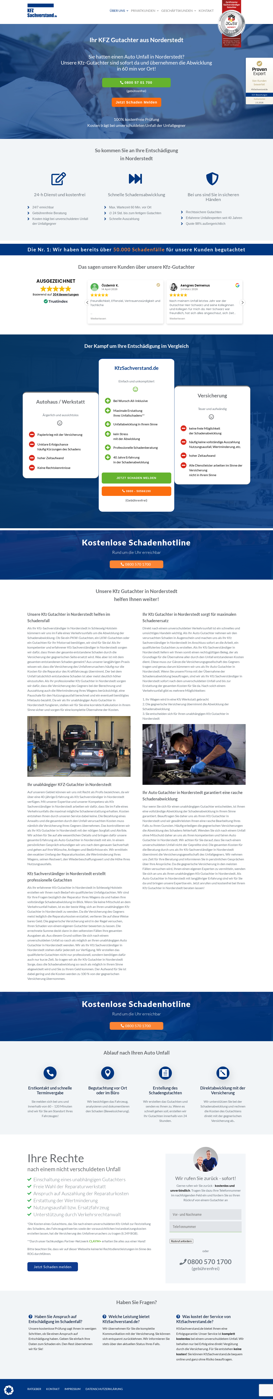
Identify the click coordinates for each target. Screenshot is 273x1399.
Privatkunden (143, 10)
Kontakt (206, 10)
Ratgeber (34, 1389)
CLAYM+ (95, 1241)
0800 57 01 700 (138, 83)
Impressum (73, 1389)
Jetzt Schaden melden (53, 1267)
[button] (242, 302)
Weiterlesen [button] (98, 318)
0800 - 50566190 (138, 491)
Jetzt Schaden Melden (136, 102)
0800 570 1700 (138, 564)
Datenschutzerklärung (104, 1389)
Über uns (117, 10)
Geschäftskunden (177, 10)
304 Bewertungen (66, 295)
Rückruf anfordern (181, 1241)
